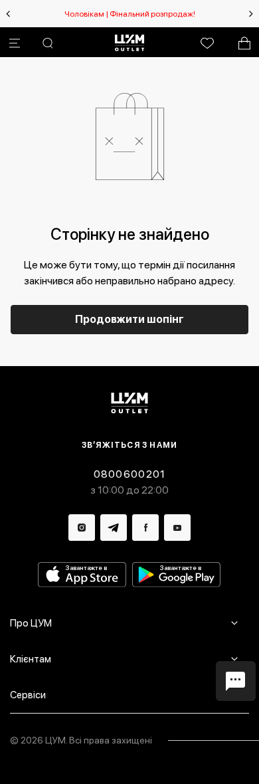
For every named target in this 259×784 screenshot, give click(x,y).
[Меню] (15, 43)
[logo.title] (130, 403)
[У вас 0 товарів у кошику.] (244, 43)
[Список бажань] (207, 43)
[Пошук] (48, 43)
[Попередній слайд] (8, 14)
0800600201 (130, 474)
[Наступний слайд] (251, 14)
